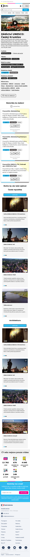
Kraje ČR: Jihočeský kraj (17, 67)
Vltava (3, 86)
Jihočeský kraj (5, 67)
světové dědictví (5, 90)
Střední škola (13, 72)
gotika (18, 88)
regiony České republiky (21, 86)
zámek (23, 83)
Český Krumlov (15, 90)
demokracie (17, 12)
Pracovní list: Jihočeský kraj (11, 111)
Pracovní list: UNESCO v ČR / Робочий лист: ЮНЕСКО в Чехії (14, 165)
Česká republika (6, 59)
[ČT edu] (4, 6)
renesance (17, 83)
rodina (26, 12)
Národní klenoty (6, 53)
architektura (4, 83)
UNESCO (11, 83)
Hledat (25, 10)
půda (13, 12)
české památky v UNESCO (8, 88)
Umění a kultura (12, 78)
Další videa (15, 194)
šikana (22, 12)
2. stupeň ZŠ (5, 72)
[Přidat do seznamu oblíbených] (18, 126)
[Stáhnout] (12, 126)
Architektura (15, 59)
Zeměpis (4, 78)
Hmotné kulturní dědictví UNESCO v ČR (12, 64)
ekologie (9, 12)
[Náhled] (15, 126)
